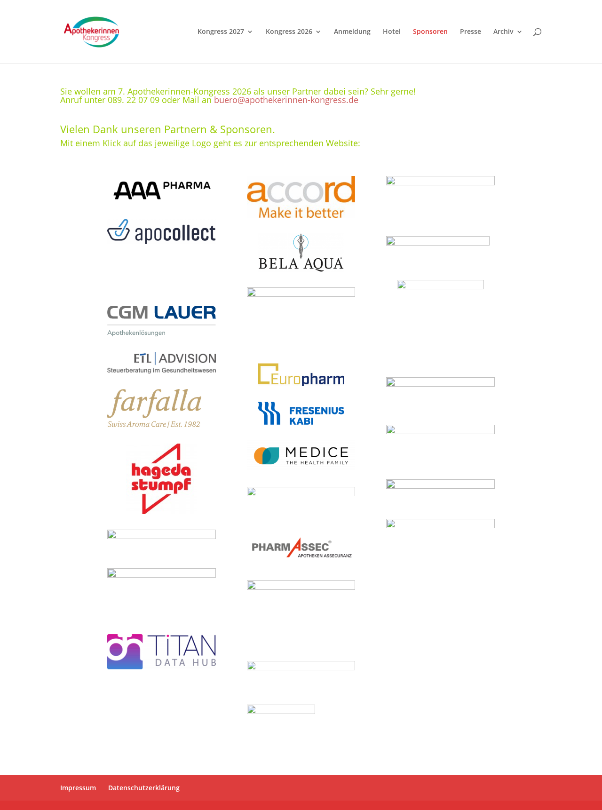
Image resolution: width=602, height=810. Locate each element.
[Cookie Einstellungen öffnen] (20, 798)
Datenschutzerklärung (144, 787)
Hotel (392, 32)
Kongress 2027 (221, 32)
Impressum (78, 787)
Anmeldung (352, 32)
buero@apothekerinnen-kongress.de (286, 99)
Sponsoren (430, 32)
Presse (470, 32)
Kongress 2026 (289, 32)
